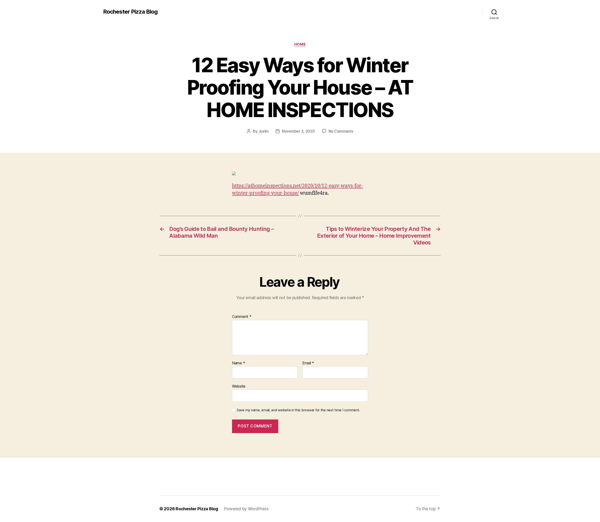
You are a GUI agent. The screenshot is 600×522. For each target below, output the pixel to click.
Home (300, 44)
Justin (264, 131)
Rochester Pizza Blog (130, 12)
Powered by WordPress (246, 508)
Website (238, 386)
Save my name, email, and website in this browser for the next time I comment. (298, 410)
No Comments (341, 131)
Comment (241, 317)
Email (308, 363)
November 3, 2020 (298, 131)
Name (238, 363)
